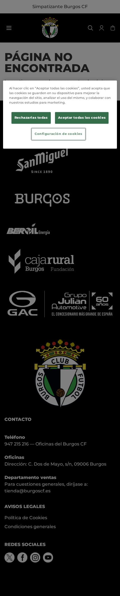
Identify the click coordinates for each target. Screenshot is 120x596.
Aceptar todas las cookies (81, 118)
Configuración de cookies (58, 134)
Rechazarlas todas (31, 118)
